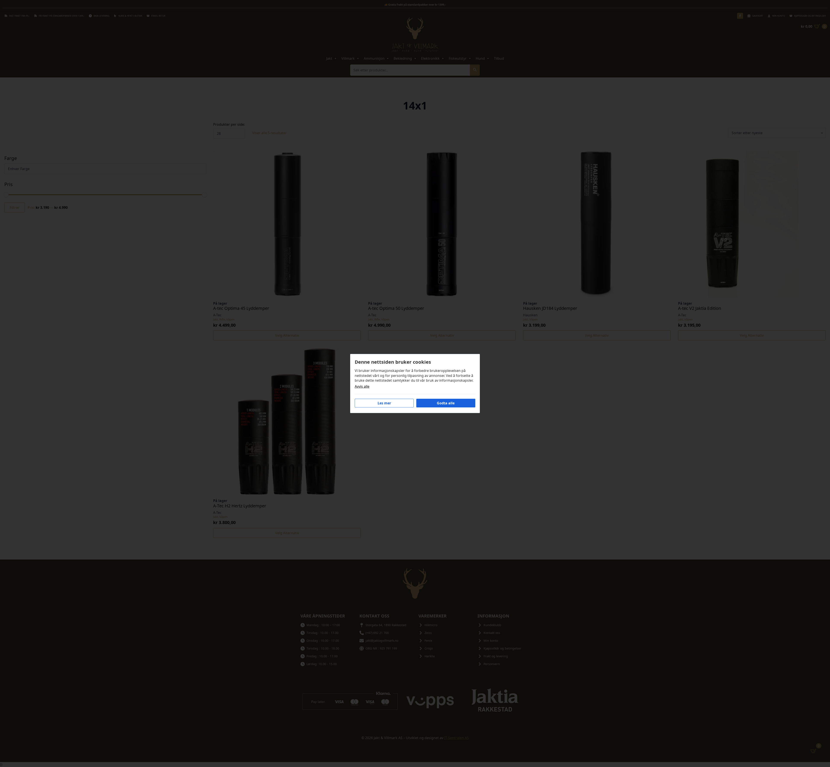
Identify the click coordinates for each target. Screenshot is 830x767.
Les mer (384, 403)
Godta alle (446, 403)
